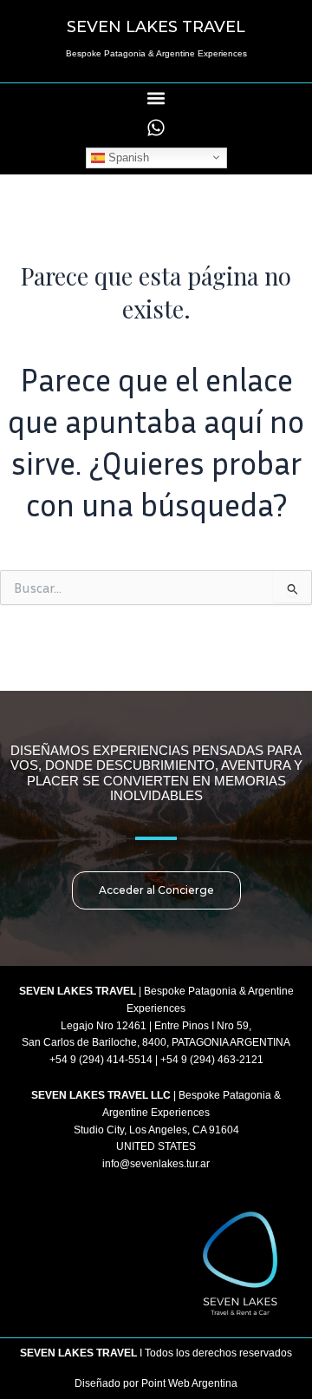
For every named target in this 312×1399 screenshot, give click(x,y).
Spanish (127, 156)
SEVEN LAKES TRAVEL (156, 26)
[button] (156, 97)
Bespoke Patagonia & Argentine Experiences (156, 53)
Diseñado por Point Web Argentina (156, 1383)
